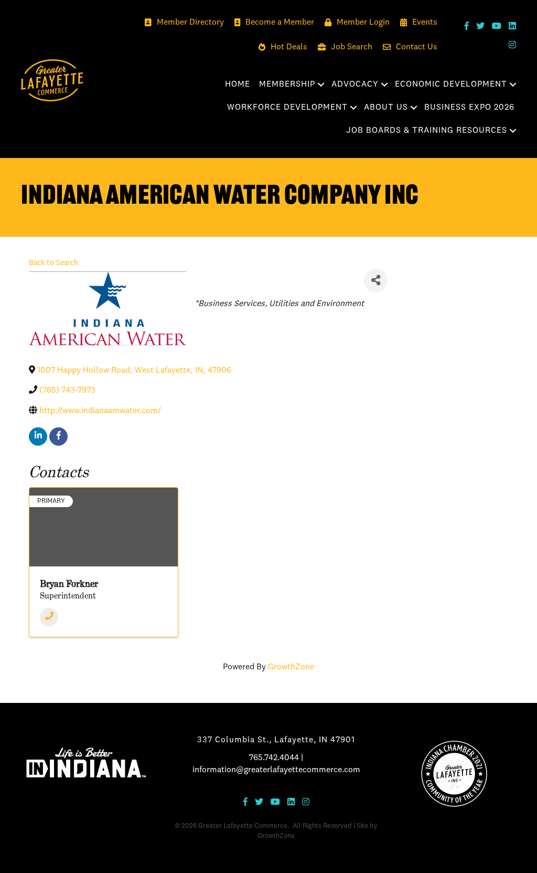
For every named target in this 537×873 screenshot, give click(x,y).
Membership (287, 84)
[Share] (376, 280)
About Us (386, 107)
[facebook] (58, 436)
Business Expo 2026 (469, 107)
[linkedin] (38, 436)
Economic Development (451, 84)
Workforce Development (287, 107)
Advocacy (355, 84)
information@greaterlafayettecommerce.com (276, 770)
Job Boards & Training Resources (426, 131)
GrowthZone (291, 667)
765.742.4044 (274, 758)
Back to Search (53, 263)
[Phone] (49, 617)
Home (237, 84)
